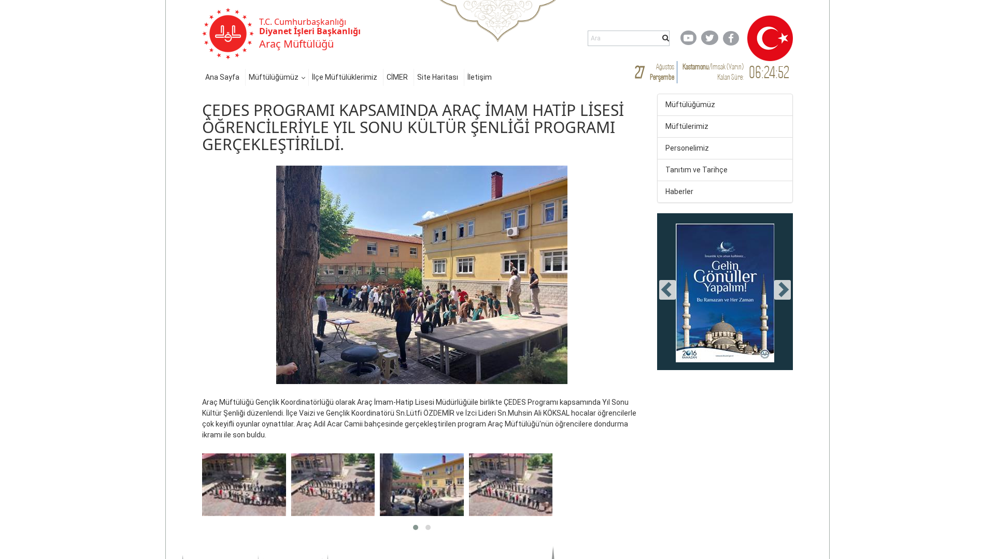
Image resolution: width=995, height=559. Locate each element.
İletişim (479, 77)
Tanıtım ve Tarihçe (696, 170)
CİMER (397, 77)
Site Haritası (437, 77)
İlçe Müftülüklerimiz (344, 77)
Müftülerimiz (686, 126)
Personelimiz (687, 148)
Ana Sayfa (222, 77)
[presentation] (667, 290)
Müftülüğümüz (273, 77)
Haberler (679, 191)
